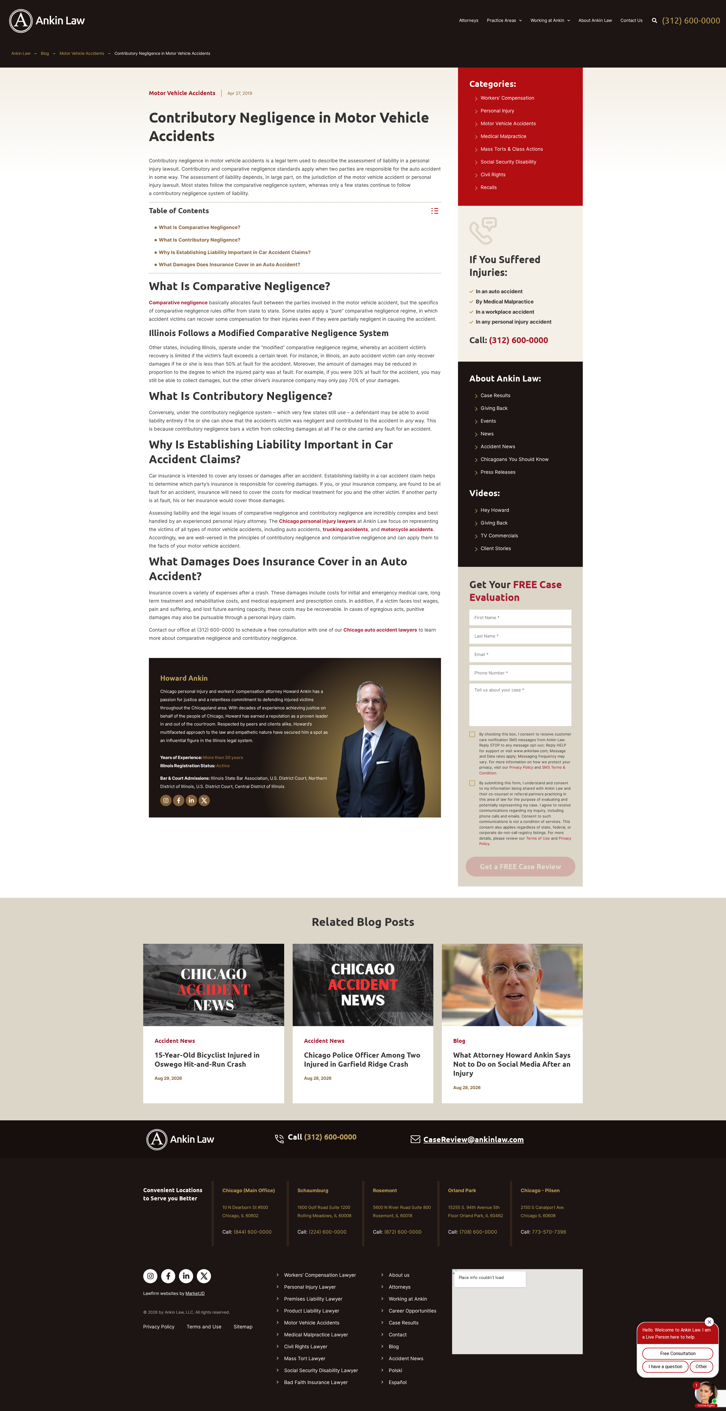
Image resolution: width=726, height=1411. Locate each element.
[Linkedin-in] (191, 800)
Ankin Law (20, 53)
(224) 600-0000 (328, 1232)
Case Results (495, 395)
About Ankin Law (595, 20)
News (487, 434)
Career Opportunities (412, 1311)
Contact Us (632, 20)
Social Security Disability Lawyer (321, 1370)
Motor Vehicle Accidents (82, 53)
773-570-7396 (549, 1232)
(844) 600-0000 (253, 1232)
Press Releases (498, 472)
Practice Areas (501, 20)
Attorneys (468, 20)
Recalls (489, 187)
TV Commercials (499, 535)
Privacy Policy (521, 767)
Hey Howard (495, 510)
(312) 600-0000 (691, 20)
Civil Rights (493, 174)
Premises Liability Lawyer (313, 1299)
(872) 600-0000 (403, 1232)
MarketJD (195, 1293)
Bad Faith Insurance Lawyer (316, 1382)
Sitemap (243, 1327)
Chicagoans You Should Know (515, 459)
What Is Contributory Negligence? (199, 240)
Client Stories (496, 548)
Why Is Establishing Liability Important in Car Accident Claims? (235, 252)
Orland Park (462, 1190)
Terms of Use (538, 838)
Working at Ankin (547, 20)
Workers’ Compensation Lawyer (320, 1275)
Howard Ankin (184, 678)
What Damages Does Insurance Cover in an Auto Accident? (229, 264)
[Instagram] (166, 800)
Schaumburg (312, 1190)
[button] (654, 20)
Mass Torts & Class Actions (512, 149)
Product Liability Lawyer (311, 1311)
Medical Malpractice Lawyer (316, 1334)
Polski (395, 1370)
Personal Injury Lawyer (310, 1287)
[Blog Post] (213, 985)
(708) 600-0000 (478, 1232)
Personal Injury (497, 111)
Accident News (498, 446)
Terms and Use (204, 1327)
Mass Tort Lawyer (304, 1358)
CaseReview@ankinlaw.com (473, 1139)
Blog (45, 53)
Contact (398, 1334)
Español (398, 1382)
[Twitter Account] (204, 1276)
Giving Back (494, 408)
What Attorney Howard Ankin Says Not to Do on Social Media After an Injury (512, 1064)
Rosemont (385, 1190)
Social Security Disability (508, 162)
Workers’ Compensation (507, 98)
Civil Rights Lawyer (305, 1346)
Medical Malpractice (503, 136)
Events (488, 421)
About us (399, 1275)
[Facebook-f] (178, 800)
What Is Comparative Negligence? (199, 227)
